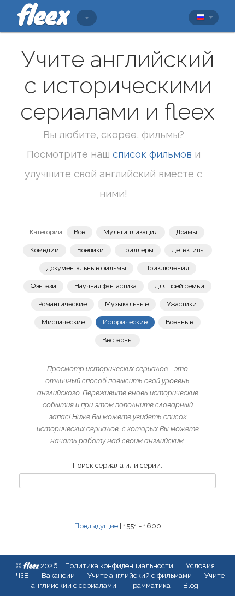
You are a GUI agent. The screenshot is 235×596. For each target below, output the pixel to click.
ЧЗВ (22, 575)
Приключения (166, 268)
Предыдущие (96, 526)
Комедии (44, 250)
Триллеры (138, 250)
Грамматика (150, 585)
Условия (200, 566)
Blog (190, 585)
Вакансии (58, 575)
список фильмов (152, 154)
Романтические (62, 304)
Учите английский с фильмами (139, 575)
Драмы (186, 232)
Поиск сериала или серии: (117, 465)
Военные (179, 322)
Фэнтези (43, 286)
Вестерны (117, 340)
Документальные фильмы (86, 268)
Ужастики (182, 304)
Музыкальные (127, 304)
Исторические (125, 322)
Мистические (63, 322)
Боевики (90, 250)
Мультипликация (130, 232)
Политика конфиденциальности (119, 566)
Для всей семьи (179, 286)
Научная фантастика (105, 286)
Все (79, 232)
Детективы (188, 250)
